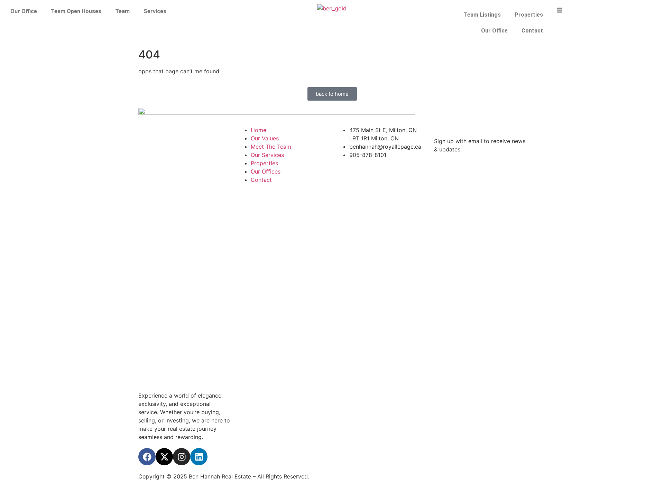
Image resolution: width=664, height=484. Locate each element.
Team (122, 11)
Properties (529, 14)
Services (155, 11)
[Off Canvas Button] (559, 10)
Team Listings (482, 14)
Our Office (23, 11)
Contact (532, 30)
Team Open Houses (76, 11)
